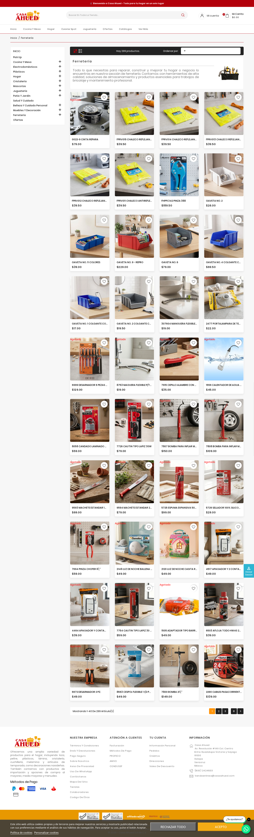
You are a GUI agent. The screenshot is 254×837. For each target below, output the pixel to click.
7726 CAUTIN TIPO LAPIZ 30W (134, 446)
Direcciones (156, 761)
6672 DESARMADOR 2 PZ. (86, 692)
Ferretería (19, 115)
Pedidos (154, 750)
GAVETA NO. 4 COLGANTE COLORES (227, 262)
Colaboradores (79, 792)
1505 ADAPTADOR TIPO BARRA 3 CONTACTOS (188, 630)
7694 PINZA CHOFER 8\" (86, 569)
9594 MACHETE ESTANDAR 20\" (135, 507)
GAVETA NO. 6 (169, 262)
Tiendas (75, 787)
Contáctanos (78, 776)
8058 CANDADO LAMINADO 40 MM (92, 446)
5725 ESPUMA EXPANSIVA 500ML (180, 507)
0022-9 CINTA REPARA (85, 139)
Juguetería (20, 91)
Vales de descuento (162, 766)
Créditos (154, 756)
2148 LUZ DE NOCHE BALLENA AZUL (137, 569)
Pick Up (17, 57)
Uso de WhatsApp (81, 771)
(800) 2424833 (204, 770)
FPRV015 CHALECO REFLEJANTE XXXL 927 (140, 139)
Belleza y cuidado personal (30, 105)
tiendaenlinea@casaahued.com (215, 775)
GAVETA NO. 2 (214, 200)
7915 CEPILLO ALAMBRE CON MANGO (182, 385)
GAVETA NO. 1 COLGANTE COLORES (92, 323)
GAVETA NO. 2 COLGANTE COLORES (137, 323)
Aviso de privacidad (82, 766)
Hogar (17, 76)
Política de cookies (21, 832)
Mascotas (19, 86)
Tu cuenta (157, 738)
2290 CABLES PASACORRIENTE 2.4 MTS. (228, 692)
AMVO (113, 761)
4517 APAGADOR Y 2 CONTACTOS (226, 569)
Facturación (117, 745)
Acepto (221, 827)
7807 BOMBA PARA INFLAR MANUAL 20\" (185, 446)
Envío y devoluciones (82, 750)
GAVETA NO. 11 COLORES (86, 262)
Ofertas (18, 120)
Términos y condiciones (84, 745)
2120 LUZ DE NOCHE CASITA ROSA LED (183, 569)
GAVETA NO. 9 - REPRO (130, 262)
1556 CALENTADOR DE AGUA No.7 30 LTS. (230, 385)
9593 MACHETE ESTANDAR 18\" (90, 507)
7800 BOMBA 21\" (171, 692)
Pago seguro (78, 756)
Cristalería (20, 81)
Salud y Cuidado (23, 100)
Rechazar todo (173, 827)
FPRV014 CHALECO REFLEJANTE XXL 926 (184, 139)
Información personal (162, 745)
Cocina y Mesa (22, 62)
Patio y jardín (21, 96)
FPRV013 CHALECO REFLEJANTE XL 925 (228, 139)
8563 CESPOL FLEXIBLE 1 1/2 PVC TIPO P (139, 692)
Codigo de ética (80, 797)
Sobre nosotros (79, 761)
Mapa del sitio (79, 781)
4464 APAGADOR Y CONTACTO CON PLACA (98, 630)
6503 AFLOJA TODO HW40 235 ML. (226, 630)
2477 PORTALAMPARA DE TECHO (225, 323)
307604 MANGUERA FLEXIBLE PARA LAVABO (186, 323)
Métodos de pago (121, 750)
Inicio (16, 51)
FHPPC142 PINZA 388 (173, 200)
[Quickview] (103, 134)
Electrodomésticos (25, 67)
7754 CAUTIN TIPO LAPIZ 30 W (134, 630)
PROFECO (115, 756)
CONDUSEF (116, 766)
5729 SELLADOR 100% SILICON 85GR (227, 507)
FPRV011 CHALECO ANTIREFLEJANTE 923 (140, 200)
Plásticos (19, 71)
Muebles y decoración (27, 110)
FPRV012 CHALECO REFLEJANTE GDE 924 (95, 200)
